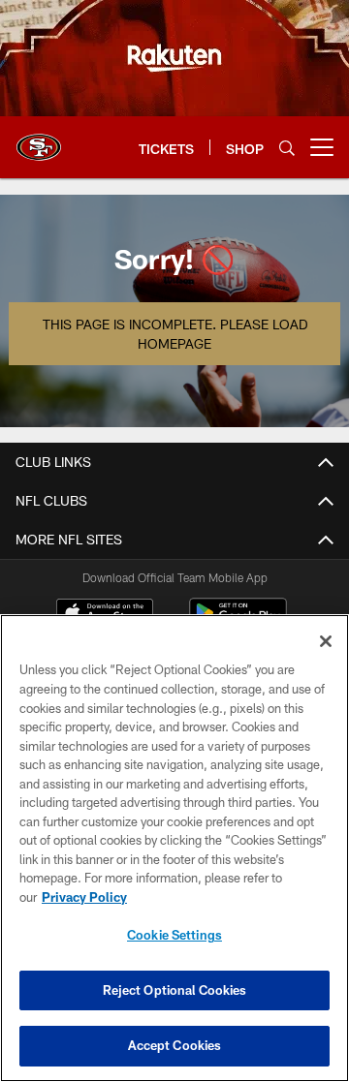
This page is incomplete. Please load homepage (175, 334)
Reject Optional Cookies (175, 990)
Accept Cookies (175, 1045)
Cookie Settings (174, 935)
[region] (174, 848)
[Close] (325, 641)
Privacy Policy (84, 897)
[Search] (287, 148)
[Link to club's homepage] (39, 139)
